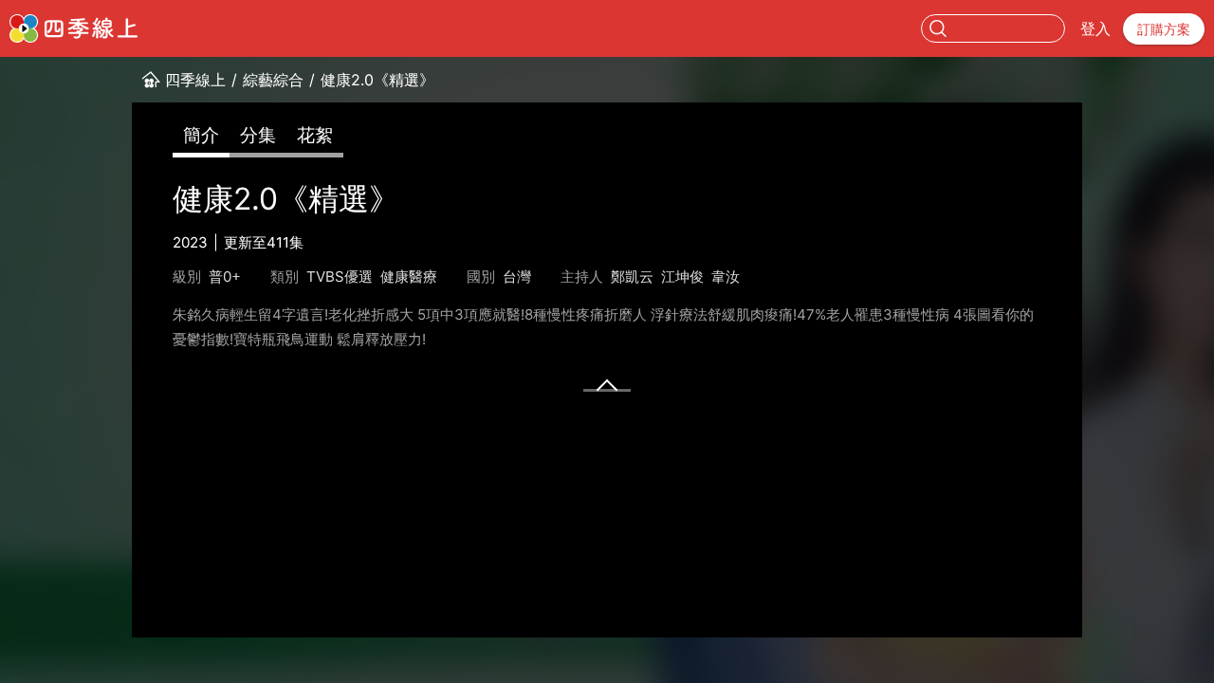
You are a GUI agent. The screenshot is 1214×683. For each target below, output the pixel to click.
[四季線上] (73, 28)
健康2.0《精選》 (377, 79)
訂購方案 (1163, 29)
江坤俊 (682, 277)
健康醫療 (408, 277)
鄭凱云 (632, 277)
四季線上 (195, 79)
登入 (1095, 28)
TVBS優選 (339, 277)
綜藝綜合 (273, 79)
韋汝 (725, 277)
